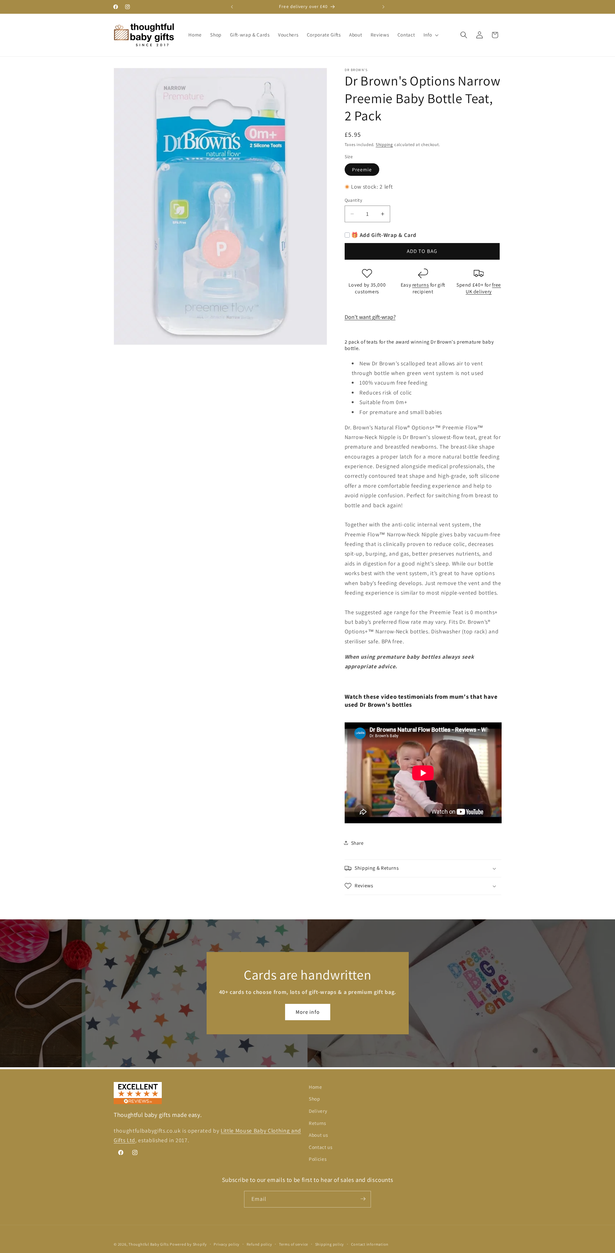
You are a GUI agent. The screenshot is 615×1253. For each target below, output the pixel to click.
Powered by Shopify (188, 1244)
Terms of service (293, 1244)
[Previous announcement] (232, 6)
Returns (317, 1123)
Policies (317, 1159)
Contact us (320, 1147)
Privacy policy (227, 1244)
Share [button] (357, 843)
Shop (314, 1099)
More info (308, 1011)
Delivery (318, 1111)
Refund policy (259, 1244)
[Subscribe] (363, 1199)
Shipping (384, 144)
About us (318, 1135)
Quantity (354, 200)
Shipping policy (329, 1244)
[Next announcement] (383, 6)
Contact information (370, 1244)
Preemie (362, 169)
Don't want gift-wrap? (370, 317)
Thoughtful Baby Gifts (148, 1244)
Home (315, 1087)
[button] (430, 35)
